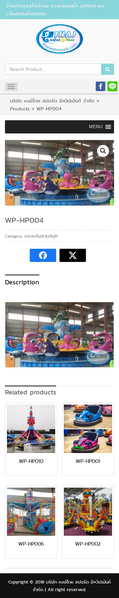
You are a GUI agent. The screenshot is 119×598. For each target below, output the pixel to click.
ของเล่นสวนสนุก (41, 236)
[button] (103, 151)
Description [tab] (22, 282)
